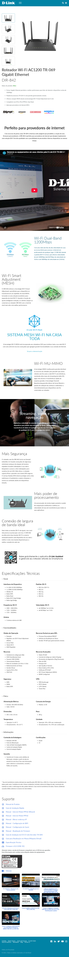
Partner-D (27, 942)
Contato (4, 941)
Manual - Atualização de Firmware (17, 831)
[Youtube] (62, 941)
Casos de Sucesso (22, 941)
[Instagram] (66, 941)
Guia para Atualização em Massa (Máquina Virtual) (23, 838)
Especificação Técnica (13, 842)
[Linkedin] (55, 941)
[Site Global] (65, 2)
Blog (21, 942)
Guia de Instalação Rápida (14, 808)
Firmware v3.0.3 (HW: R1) (14, 846)
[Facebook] (51, 941)
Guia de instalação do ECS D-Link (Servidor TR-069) (24, 835)
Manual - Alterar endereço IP (16, 819)
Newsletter (16, 942)
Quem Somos (11, 941)
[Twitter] (59, 941)
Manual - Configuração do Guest (17, 827)
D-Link (8, 3)
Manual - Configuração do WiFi (16, 823)
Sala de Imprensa (6, 942)
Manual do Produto (12, 804)
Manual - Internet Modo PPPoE (16, 816)
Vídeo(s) (8, 871)
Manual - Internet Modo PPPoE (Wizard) (20, 812)
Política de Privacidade (8, 949)
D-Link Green (32, 941)
